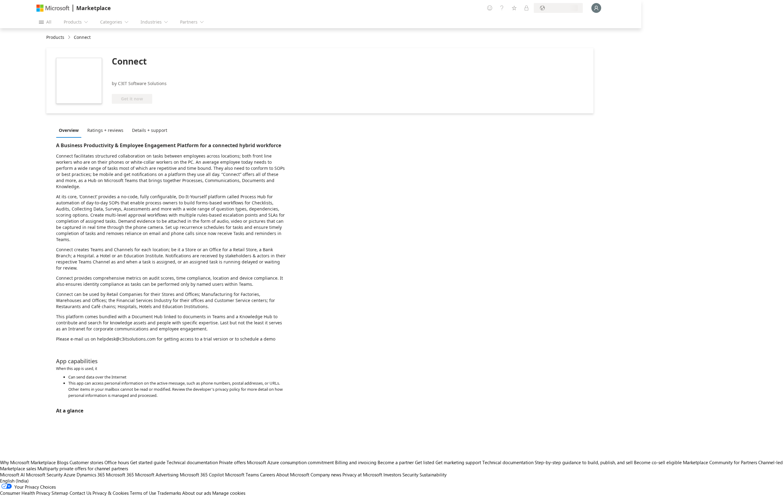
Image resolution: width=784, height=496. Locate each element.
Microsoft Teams (242, 475)
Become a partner (396, 462)
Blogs (62, 462)
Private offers (232, 462)
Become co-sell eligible (658, 462)
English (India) (14, 481)
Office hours (116, 462)
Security (410, 475)
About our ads (196, 493)
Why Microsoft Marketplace (28, 462)
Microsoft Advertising (157, 475)
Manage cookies (228, 493)
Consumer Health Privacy (25, 493)
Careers (267, 475)
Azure (69, 475)
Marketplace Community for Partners (720, 462)
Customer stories (86, 462)
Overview (69, 130)
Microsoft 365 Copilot (202, 475)
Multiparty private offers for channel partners (82, 468)
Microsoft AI (12, 475)
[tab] (70, 130)
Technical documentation (192, 462)
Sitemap (59, 493)
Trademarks (169, 493)
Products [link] (55, 37)
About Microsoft (292, 475)
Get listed (424, 462)
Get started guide (147, 462)
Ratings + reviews (105, 130)
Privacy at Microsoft (362, 475)
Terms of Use (143, 493)
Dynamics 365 (91, 475)
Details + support (149, 130)
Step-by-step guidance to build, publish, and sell (584, 462)
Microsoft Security (44, 475)
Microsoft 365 (120, 475)
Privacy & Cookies (110, 493)
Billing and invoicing (355, 462)
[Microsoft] (53, 8)
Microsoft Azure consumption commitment (291, 462)
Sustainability (433, 475)
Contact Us (80, 493)
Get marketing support (458, 462)
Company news (326, 475)
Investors (392, 475)
